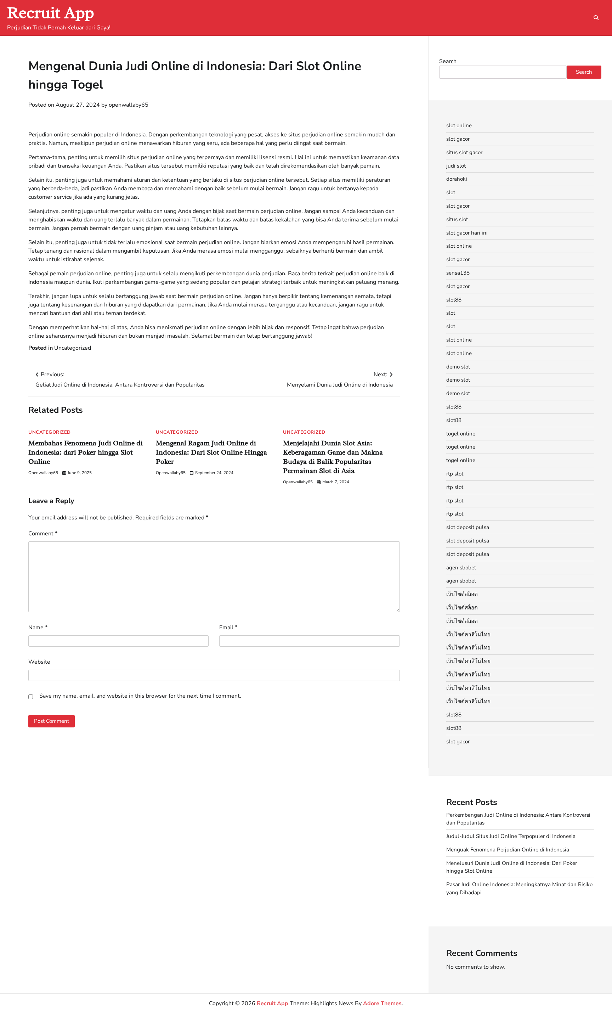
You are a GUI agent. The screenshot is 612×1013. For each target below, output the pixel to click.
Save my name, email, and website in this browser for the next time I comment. (140, 696)
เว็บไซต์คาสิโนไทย (468, 634)
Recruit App (50, 12)
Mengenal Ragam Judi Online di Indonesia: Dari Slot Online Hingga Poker (211, 452)
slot (450, 192)
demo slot (458, 366)
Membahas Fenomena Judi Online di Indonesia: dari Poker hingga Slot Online (85, 452)
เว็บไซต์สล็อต (462, 594)
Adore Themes (382, 1003)
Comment (42, 534)
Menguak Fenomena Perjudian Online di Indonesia (507, 849)
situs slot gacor (464, 152)
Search (448, 61)
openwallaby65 (128, 105)
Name (37, 627)
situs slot (457, 219)
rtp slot (454, 473)
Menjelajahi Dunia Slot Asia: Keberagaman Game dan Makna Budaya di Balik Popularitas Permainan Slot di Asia (333, 457)
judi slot (456, 165)
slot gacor (458, 138)
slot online (459, 125)
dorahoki (456, 178)
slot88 (453, 299)
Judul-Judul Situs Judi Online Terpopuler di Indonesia (511, 836)
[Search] (596, 17)
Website (39, 662)
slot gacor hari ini (467, 232)
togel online (460, 433)
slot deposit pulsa (467, 527)
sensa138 (458, 272)
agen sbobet (461, 567)
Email (228, 627)
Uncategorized (72, 348)
